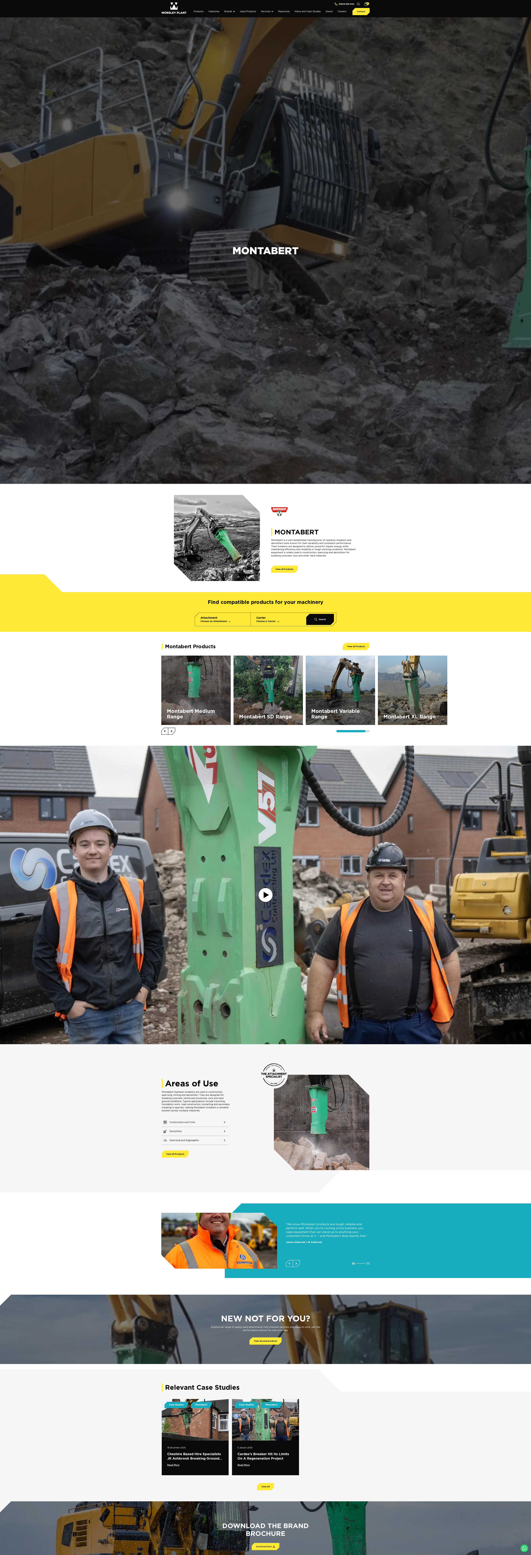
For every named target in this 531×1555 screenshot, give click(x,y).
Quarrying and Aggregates (184, 1140)
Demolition (176, 1131)
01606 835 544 (346, 4)
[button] (164, 731)
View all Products (284, 569)
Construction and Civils (182, 1122)
